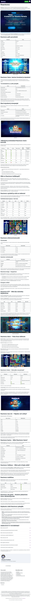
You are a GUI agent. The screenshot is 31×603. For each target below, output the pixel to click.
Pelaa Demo (20, 27)
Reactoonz (2, 584)
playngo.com (24, 598)
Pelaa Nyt (12, 27)
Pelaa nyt (26, 1)
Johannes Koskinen (6, 559)
